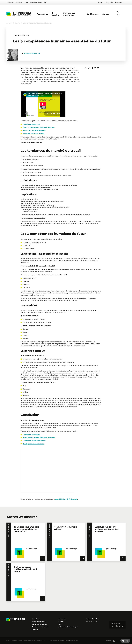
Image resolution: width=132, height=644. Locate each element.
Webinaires (19, 2)
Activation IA (9, 2)
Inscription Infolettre (38, 621)
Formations (36, 619)
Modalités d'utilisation (72, 640)
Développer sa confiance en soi (33, 133)
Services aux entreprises (40, 627)
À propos (100, 2)
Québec (96, 621)
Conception (108, 640)
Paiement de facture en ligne (68, 627)
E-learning (55, 14)
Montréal (89, 621)
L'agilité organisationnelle (31, 124)
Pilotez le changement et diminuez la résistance (39, 127)
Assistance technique (39, 624)
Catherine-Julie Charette (32, 53)
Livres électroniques (36, 2)
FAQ (45, 2)
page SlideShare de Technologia (66, 499)
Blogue (26, 2)
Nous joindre (109, 2)
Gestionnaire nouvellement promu (34, 130)
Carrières (35, 629)
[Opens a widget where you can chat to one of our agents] (125, 641)
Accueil (8, 23)
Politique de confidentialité (56, 640)
